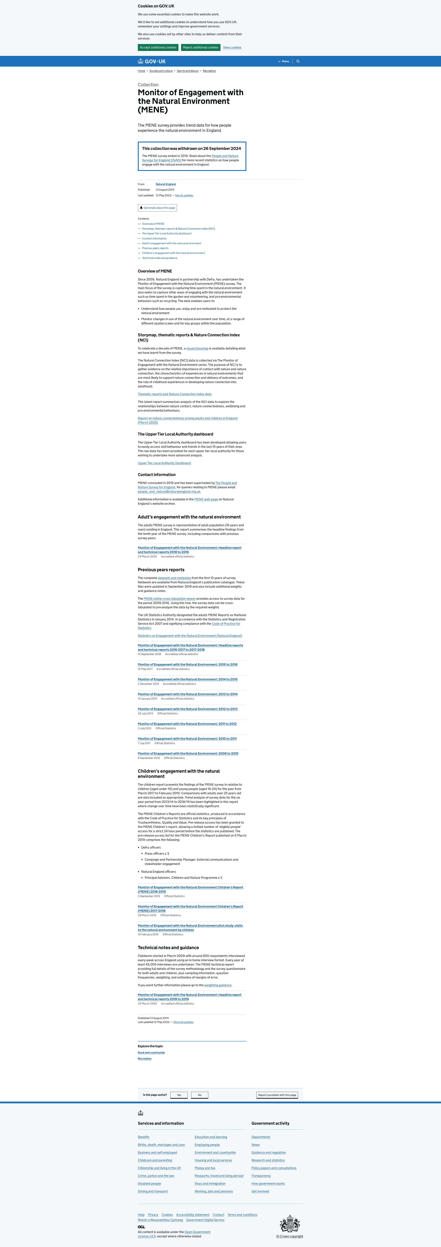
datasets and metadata (174, 578)
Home (141, 70)
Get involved (260, 1191)
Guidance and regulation (269, 1152)
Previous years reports (155, 248)
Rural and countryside (151, 1052)
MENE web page (206, 499)
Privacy (153, 1215)
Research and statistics (268, 1160)
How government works (268, 1183)
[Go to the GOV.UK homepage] (152, 61)
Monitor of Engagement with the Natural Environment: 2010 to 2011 (187, 739)
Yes (182, 1095)
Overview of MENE (153, 223)
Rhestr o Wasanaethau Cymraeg (160, 1220)
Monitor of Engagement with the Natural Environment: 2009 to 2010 (188, 753)
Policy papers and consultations (274, 1168)
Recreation (209, 70)
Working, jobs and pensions (214, 1191)
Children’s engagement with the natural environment (173, 253)
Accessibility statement (192, 1215)
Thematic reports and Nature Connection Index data (175, 394)
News (256, 1145)
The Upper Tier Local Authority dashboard (166, 233)
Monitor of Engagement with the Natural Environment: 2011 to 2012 (187, 724)
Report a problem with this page (277, 1095)
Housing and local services (213, 1160)
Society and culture (161, 70)
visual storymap (197, 348)
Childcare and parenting (155, 1160)
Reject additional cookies (200, 47)
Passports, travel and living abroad (219, 1176)
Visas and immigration (210, 1183)
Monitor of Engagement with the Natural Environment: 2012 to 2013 (188, 709)
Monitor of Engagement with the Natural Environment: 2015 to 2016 (188, 664)
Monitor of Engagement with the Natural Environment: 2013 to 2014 (188, 694)
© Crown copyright (289, 1236)
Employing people (207, 1145)
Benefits (144, 1137)
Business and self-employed (157, 1152)
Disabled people (149, 1183)
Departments (261, 1137)
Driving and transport (153, 1191)
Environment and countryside (215, 1152)
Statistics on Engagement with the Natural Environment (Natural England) (190, 636)
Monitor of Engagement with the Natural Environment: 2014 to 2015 (188, 679)
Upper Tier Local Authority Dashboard (164, 463)
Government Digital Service (205, 1220)
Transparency (261, 1176)
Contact (218, 1215)
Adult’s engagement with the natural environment (171, 243)
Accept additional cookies (158, 47)
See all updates (184, 195)
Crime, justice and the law (156, 1176)
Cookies (167, 1215)
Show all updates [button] (183, 1022)
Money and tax (205, 1168)
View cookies (232, 47)
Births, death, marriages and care (161, 1145)
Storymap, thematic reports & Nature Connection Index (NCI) (178, 228)
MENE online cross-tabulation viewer (170, 599)
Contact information (154, 238)
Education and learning (211, 1137)
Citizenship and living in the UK (159, 1168)
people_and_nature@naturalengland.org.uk (169, 491)
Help (141, 1215)
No (203, 1095)
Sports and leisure (187, 70)
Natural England (166, 184)
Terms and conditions (242, 1215)
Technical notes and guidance (159, 258)
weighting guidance (218, 985)
